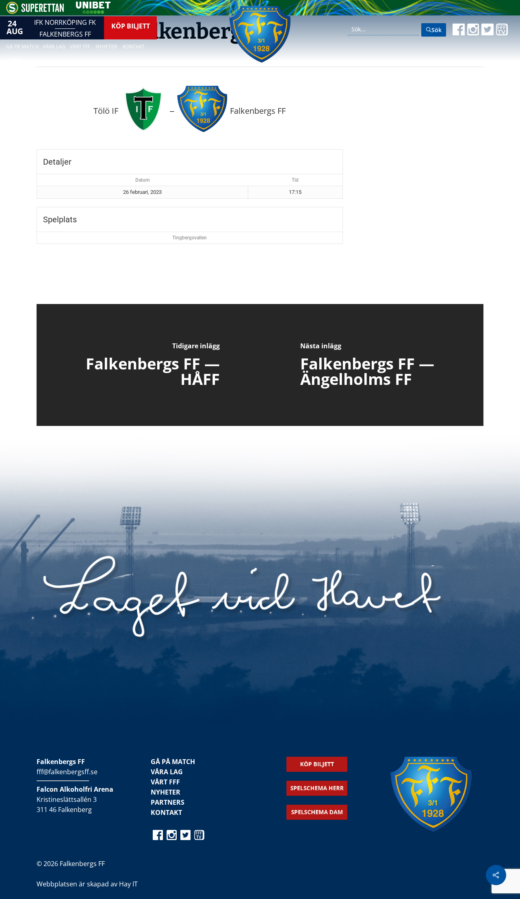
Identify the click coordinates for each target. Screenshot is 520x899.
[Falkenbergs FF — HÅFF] (148, 365)
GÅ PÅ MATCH (173, 761)
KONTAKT (166, 812)
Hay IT (128, 883)
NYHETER (165, 792)
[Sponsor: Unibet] (93, 11)
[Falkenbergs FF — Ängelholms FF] (371, 365)
